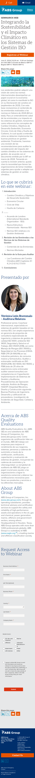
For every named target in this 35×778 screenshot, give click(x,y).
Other (18, 651)
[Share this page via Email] (13, 72)
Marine (19, 638)
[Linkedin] (2, 761)
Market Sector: (7, 634)
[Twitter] (6, 761)
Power (18, 648)
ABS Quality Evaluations (24, 750)
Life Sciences (9, 651)
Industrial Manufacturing (21, 644)
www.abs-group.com (11, 500)
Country (5, 603)
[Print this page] (18, 72)
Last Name (6, 612)
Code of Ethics (21, 742)
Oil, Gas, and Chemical (9, 639)
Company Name (7, 620)
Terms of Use (21, 749)
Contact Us (17, 755)
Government (8, 648)
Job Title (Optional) (8, 583)
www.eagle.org (8, 533)
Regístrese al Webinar (17, 55)
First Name (6, 574)
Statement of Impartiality (24, 747)
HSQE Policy (21, 744)
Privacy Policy (13, 674)
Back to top (29, 722)
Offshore (7, 642)
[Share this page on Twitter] (8, 72)
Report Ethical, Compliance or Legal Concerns (8, 773)
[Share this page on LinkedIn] (3, 72)
